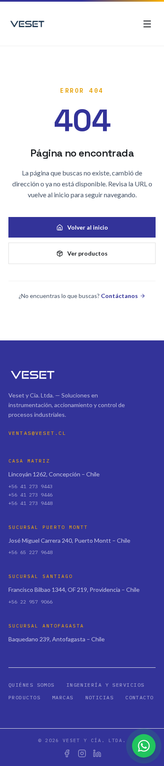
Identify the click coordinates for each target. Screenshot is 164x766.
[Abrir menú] (147, 24)
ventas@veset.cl (37, 433)
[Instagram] (82, 753)
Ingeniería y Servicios (105, 685)
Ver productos (87, 253)
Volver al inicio (87, 227)
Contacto (139, 697)
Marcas (63, 697)
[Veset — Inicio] (27, 24)
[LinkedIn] (97, 753)
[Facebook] (67, 753)
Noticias (99, 697)
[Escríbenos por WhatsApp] (144, 746)
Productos (24, 697)
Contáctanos (119, 295)
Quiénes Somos (31, 685)
